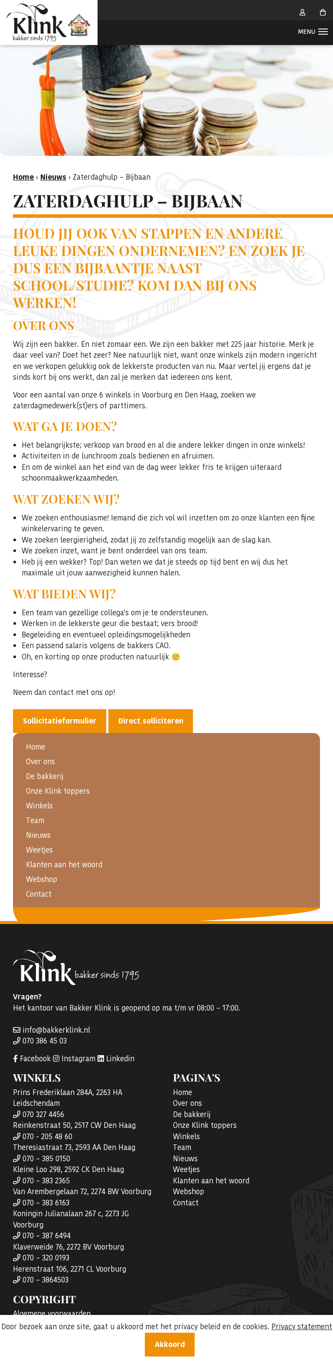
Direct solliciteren (150, 721)
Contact (39, 894)
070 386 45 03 (43, 1041)
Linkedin (119, 1058)
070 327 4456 (42, 1114)
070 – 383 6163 (44, 1203)
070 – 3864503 (44, 1280)
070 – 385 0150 (45, 1158)
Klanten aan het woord (64, 864)
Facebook (34, 1058)
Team (35, 820)
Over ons (40, 761)
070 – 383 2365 (45, 1181)
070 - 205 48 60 (46, 1136)
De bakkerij (45, 776)
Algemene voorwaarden (52, 1313)
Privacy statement (301, 1326)
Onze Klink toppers (58, 791)
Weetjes (39, 850)
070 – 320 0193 (44, 1258)
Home (35, 747)
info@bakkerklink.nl (55, 1030)
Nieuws (38, 835)
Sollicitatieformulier (60, 721)
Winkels (39, 806)
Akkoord (170, 1344)
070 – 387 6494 (45, 1236)
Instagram (77, 1058)
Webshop (41, 879)
